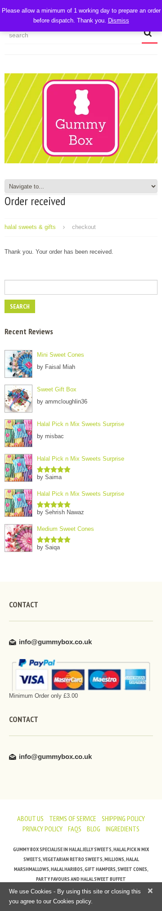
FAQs (74, 829)
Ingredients (123, 829)
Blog (93, 829)
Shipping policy (123, 818)
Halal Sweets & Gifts (30, 227)
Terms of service (72, 818)
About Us (30, 818)
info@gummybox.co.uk (55, 642)
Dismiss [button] (118, 20)
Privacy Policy (42, 829)
